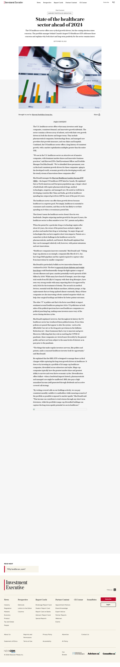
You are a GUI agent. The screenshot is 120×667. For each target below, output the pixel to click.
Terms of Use (27, 641)
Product (7, 618)
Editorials (21, 605)
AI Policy (65, 641)
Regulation (7, 608)
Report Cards (58, 2)
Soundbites (92, 600)
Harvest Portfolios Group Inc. (60, 13)
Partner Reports (61, 615)
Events (58, 622)
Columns (21, 612)
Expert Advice (60, 612)
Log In (108, 604)
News (39, 2)
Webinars (59, 618)
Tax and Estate (9, 622)
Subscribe (106, 2)
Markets (7, 612)
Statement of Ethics (10, 641)
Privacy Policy (47, 634)
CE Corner (83, 2)
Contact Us (85, 634)
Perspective (47, 2)
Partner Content (71, 2)
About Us (7, 634)
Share (96, 114)
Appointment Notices (63, 605)
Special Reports (41, 618)
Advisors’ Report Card (43, 615)
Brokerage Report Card (44, 605)
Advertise (65, 634)
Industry (7, 605)
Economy (7, 615)
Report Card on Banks (43, 612)
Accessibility (47, 641)
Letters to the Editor (25, 608)
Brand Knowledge (62, 608)
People (6, 625)
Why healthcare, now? (16, 569)
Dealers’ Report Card (43, 608)
